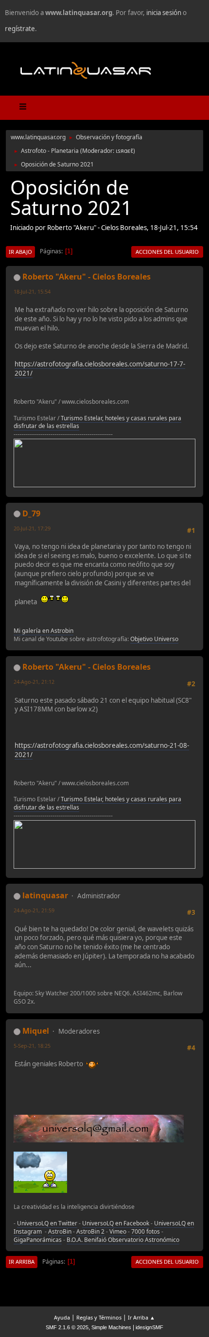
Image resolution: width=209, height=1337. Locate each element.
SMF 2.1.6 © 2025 (67, 1327)
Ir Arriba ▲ (141, 1317)
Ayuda (62, 1317)
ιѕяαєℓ (124, 151)
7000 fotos (145, 1231)
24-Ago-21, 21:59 (34, 910)
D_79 (31, 513)
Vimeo (117, 1231)
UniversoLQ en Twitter (47, 1223)
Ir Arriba (22, 1261)
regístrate (20, 28)
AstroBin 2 (90, 1231)
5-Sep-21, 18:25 (32, 1045)
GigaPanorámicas (38, 1240)
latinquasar (45, 895)
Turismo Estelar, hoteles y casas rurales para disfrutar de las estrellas (97, 422)
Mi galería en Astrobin (43, 631)
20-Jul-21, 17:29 (32, 528)
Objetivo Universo (154, 639)
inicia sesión (163, 12)
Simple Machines (111, 1327)
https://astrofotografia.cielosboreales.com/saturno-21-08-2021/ (102, 750)
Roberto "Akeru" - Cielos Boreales (86, 276)
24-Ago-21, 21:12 (34, 681)
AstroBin (59, 1231)
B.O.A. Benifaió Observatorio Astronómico (123, 1240)
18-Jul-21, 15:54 (32, 291)
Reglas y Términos (99, 1317)
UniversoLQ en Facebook (115, 1223)
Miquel (35, 1030)
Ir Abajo (20, 251)
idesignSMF (149, 1327)
